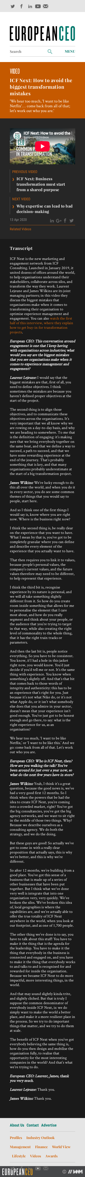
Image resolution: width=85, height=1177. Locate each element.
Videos (35, 1156)
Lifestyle (19, 1156)
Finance (41, 1146)
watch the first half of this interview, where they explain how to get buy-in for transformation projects (41, 325)
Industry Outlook (40, 1137)
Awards (51, 1156)
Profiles (16, 1137)
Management (20, 1146)
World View (61, 1146)
